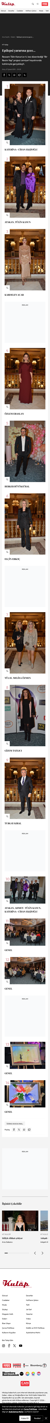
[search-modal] (33, 4)
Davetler (11, 11)
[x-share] (9, 75)
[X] (14, 1346)
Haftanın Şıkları (31, 11)
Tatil (47, 11)
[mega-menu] (37, 4)
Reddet (37, 1418)
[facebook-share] (4, 75)
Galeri (13, 37)
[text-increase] (25, 75)
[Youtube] (20, 1346)
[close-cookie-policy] (46, 1418)
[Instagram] (3, 1346)
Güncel (3, 11)
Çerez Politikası (30, 1409)
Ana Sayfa (5, 37)
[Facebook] (9, 1346)
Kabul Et (25, 1418)
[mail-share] (19, 75)
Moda (41, 11)
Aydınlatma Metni (16, 1412)
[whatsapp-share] (14, 75)
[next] (42, 1253)
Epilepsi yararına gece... (25, 37)
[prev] (35, 1253)
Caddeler (20, 11)
